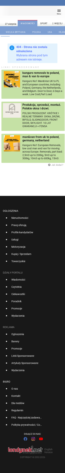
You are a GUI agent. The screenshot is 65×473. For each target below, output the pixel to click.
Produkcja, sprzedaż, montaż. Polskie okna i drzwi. (41, 106)
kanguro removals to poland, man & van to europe (41, 74)
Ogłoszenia (10, 210)
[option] (31, 219)
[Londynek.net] (30, 12)
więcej (57, 23)
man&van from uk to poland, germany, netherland (40, 138)
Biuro (6, 381)
